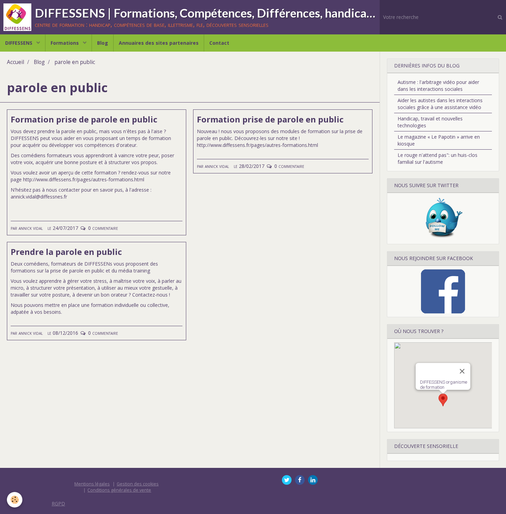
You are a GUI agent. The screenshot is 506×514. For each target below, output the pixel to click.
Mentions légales (92, 484)
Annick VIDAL (31, 228)
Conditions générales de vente (119, 490)
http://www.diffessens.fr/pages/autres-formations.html (83, 179)
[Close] (462, 371)
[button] (443, 400)
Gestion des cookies (138, 484)
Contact (219, 43)
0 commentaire (103, 228)
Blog (102, 43)
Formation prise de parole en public (84, 119)
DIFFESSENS (19, 43)
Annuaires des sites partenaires (159, 43)
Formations (65, 43)
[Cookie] (14, 499)
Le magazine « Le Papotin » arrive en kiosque (439, 140)
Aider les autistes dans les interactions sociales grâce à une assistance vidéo (440, 103)
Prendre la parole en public (66, 251)
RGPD (58, 503)
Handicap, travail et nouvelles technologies (430, 122)
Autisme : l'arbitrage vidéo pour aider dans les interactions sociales (438, 85)
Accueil (15, 62)
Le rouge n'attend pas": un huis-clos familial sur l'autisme (437, 158)
